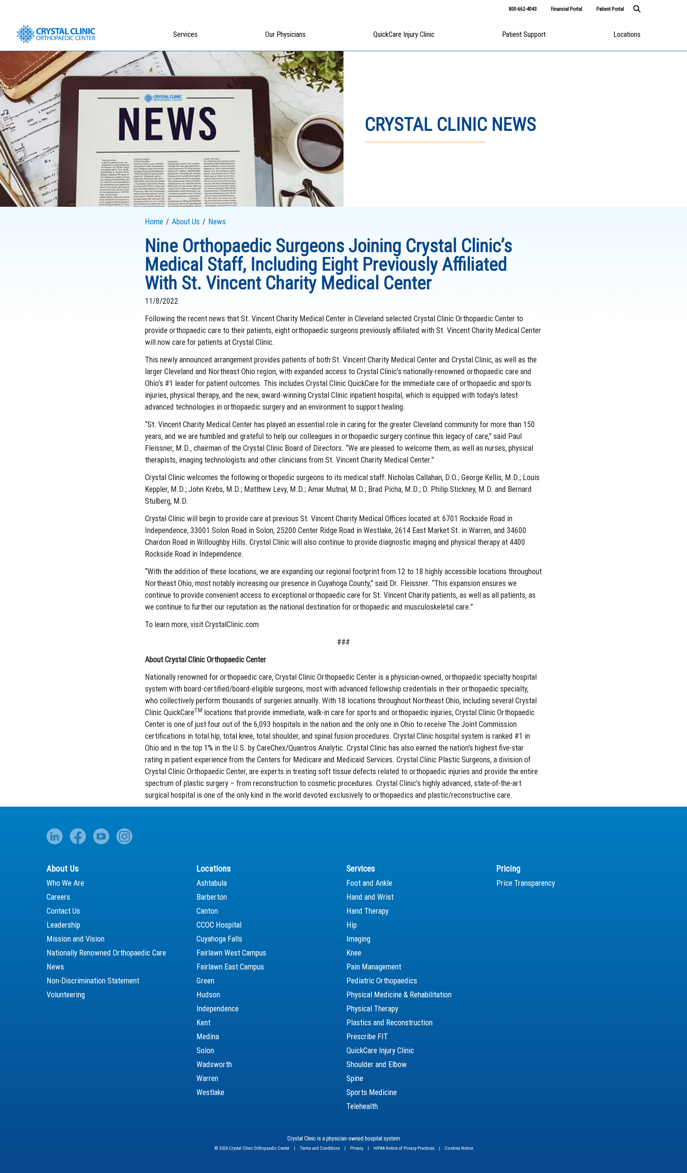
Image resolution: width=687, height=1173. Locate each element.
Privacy (357, 1148)
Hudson (208, 994)
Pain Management (373, 966)
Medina (207, 1036)
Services (185, 34)
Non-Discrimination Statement (93, 980)
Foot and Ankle (369, 883)
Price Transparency (525, 883)
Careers (58, 897)
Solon (205, 1050)
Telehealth (362, 1106)
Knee (353, 952)
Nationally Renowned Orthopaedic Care (106, 952)
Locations (626, 34)
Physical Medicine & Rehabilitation (399, 994)
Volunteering (66, 994)
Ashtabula (211, 883)
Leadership (63, 924)
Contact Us (63, 910)
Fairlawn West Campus (231, 952)
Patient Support (524, 34)
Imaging (358, 938)
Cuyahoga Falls (219, 938)
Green (205, 980)
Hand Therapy (367, 910)
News (55, 966)
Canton (207, 910)
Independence (217, 1008)
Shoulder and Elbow (376, 1064)
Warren (207, 1078)
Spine (354, 1078)
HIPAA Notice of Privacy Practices (404, 1148)
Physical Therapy (372, 1008)
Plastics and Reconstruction (389, 1022)
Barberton (211, 897)
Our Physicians (285, 34)
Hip (351, 924)
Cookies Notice (459, 1148)
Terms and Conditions (320, 1148)
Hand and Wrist (370, 897)
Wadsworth (214, 1064)
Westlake (210, 1092)
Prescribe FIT (367, 1036)
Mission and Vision (75, 938)
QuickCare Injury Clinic (403, 34)
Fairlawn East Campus (230, 966)
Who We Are (65, 883)
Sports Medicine (371, 1092)
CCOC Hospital (219, 924)
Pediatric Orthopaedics (381, 980)
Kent (203, 1022)
